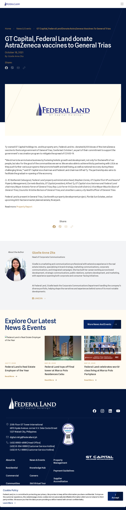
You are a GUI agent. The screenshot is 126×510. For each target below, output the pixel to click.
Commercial (12, 475)
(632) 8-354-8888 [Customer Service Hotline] (32, 446)
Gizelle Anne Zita (43, 252)
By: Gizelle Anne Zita (14, 56)
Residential (12, 467)
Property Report (24, 206)
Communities (13, 483)
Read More (9, 376)
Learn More (8, 503)
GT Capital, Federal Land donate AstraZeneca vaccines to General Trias (74, 28)
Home (8, 28)
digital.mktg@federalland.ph (23, 437)
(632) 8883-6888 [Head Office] (25, 442)
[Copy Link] (24, 67)
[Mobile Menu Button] (122, 4)
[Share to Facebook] (6, 67)
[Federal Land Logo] (32, 404)
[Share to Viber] (12, 67)
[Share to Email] (18, 67)
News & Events (23, 28)
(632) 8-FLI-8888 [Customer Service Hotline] (32, 449)
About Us (10, 460)
